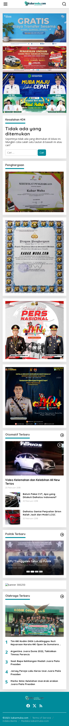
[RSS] (41, 705)
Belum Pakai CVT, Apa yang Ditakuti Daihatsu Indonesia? (39, 496)
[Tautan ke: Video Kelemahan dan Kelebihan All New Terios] (34, 458)
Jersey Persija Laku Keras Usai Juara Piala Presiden (36, 672)
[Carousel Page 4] (41, 571)
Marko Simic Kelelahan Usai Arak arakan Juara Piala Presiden (34, 683)
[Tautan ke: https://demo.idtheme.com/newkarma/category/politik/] (62, 535)
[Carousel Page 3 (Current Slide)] (36, 571)
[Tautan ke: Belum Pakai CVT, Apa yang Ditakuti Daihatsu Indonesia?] (12, 499)
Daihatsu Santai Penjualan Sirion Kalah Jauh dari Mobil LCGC (42, 513)
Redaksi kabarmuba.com (35, 720)
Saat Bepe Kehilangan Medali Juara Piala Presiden (35, 663)
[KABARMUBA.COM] (35, 3)
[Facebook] (28, 705)
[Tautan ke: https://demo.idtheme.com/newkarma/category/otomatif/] (62, 435)
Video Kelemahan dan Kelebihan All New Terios (32, 481)
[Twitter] (34, 705)
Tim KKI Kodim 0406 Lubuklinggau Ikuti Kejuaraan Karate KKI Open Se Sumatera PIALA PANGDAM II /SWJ (35, 643)
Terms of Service (41, 717)
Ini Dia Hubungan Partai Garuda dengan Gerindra (33, 561)
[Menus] (5, 4)
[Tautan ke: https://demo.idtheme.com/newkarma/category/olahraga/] (62, 596)
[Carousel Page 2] (32, 571)
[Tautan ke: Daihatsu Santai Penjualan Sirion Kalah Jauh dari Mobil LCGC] (12, 517)
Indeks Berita (10, 720)
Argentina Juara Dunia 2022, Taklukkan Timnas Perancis (33, 653)
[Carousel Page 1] (28, 571)
